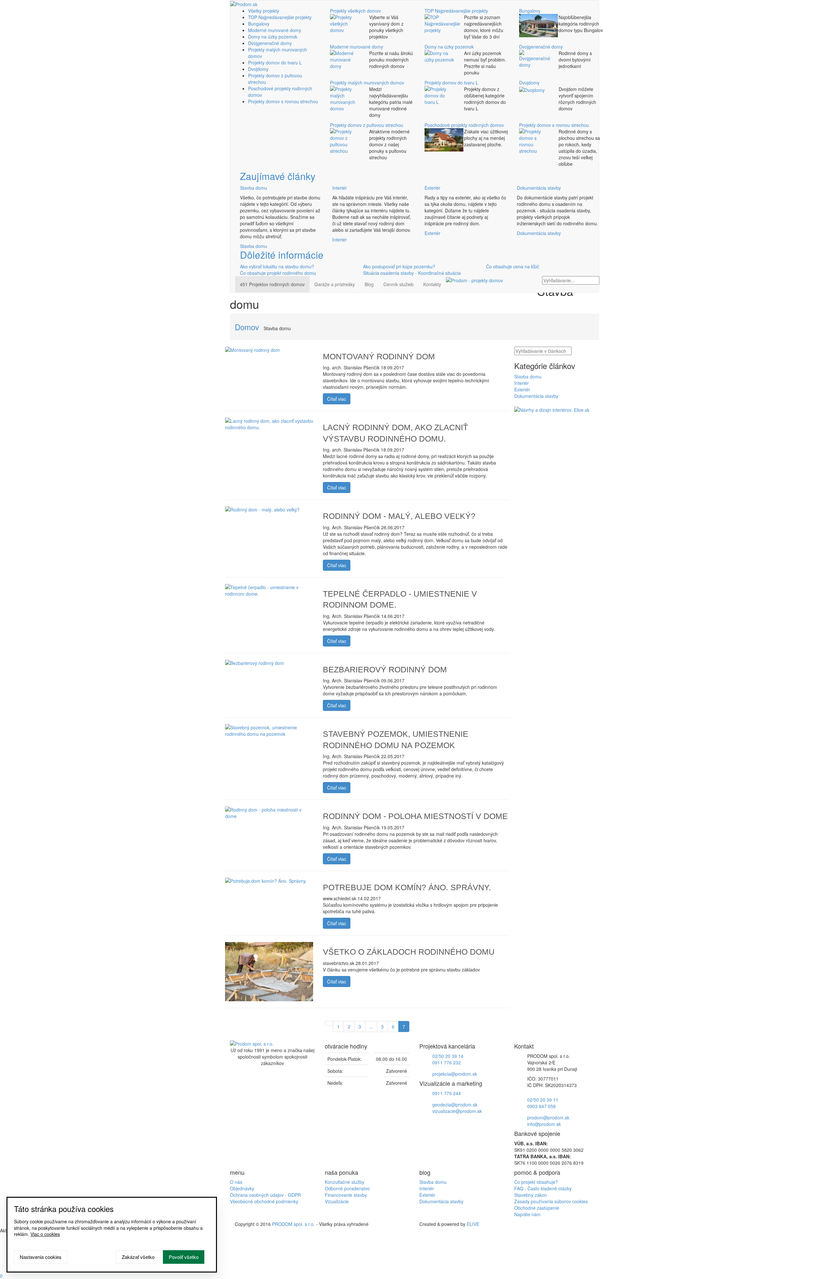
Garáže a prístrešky (334, 284)
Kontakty (432, 284)
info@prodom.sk (544, 1124)
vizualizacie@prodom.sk (457, 1111)
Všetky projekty (263, 10)
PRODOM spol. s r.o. (293, 1224)
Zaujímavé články (277, 176)
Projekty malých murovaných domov (367, 82)
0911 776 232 (446, 1062)
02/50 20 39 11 (542, 1099)
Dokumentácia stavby (539, 188)
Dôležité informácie (282, 254)
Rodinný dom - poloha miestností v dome (415, 816)
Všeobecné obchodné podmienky (264, 1201)
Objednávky (242, 1188)
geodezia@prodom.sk (454, 1104)
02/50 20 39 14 (447, 1056)
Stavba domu (253, 188)
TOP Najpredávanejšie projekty (280, 17)
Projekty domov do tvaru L (275, 62)
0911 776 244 (446, 1093)
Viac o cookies (45, 1234)
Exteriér (432, 188)
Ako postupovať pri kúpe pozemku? (399, 266)
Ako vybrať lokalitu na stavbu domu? (277, 266)
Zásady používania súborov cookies (551, 1201)
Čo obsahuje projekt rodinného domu (278, 273)
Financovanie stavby (346, 1195)
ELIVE (473, 1224)
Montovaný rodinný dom (379, 356)
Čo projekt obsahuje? (536, 1182)
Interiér (339, 188)
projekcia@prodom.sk (454, 1074)
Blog (369, 284)
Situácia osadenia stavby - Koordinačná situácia (412, 273)
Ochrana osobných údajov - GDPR (265, 1195)
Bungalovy (258, 23)
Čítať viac (336, 399)
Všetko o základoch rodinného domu (408, 951)
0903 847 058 (541, 1106)
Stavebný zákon (530, 1195)
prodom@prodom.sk (548, 1117)
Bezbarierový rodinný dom (385, 669)
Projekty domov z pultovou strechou (366, 125)
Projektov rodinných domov (272, 284)
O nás (236, 1182)
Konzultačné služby (344, 1182)
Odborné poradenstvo (347, 1188)
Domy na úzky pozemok (272, 36)
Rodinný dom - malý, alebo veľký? (399, 516)
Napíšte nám (527, 1214)
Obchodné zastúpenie (536, 1208)
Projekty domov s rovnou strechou (283, 101)
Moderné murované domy (274, 30)
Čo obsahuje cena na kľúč (512, 266)
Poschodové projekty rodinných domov (464, 125)
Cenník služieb (398, 284)
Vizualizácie (337, 1201)
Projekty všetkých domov (355, 10)
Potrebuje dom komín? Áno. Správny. (407, 887)
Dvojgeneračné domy (270, 43)
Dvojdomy (258, 69)
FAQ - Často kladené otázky (543, 1188)
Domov (247, 326)
